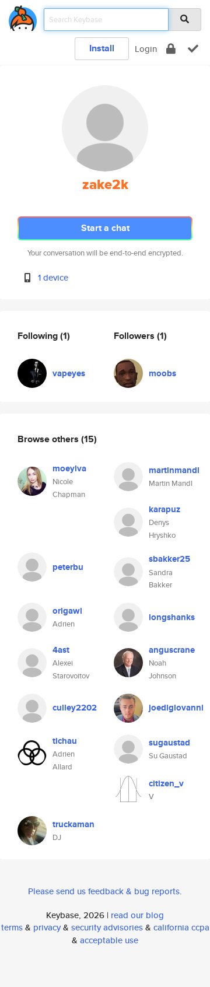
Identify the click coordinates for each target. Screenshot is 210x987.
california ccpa (181, 927)
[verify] (193, 48)
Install (101, 48)
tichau (64, 740)
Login (146, 49)
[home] (23, 16)
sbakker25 (169, 558)
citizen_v (166, 783)
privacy (47, 927)
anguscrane (172, 649)
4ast (60, 649)
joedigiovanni (176, 707)
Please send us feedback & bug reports (104, 891)
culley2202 (74, 707)
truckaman (73, 824)
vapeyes (68, 373)
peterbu (67, 567)
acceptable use (109, 940)
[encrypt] (171, 48)
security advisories (107, 927)
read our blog (137, 915)
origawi (67, 610)
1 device (53, 277)
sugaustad (169, 742)
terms (12, 927)
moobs (162, 373)
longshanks (172, 617)
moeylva (69, 468)
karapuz (164, 509)
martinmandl (174, 470)
